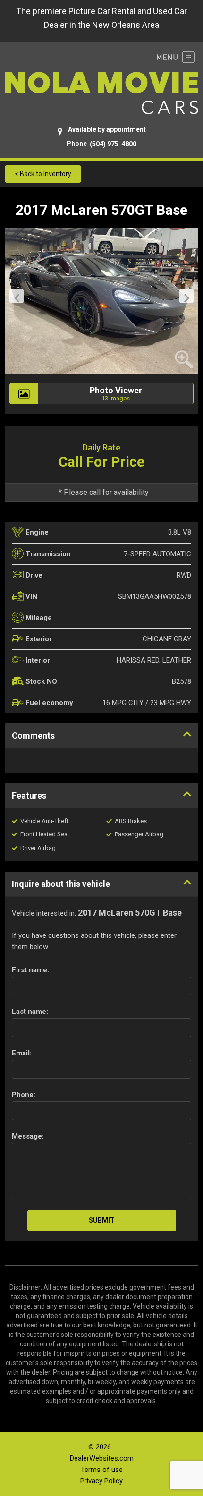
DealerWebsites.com (102, 1458)
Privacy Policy (101, 1481)
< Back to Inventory (43, 174)
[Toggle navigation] (175, 57)
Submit (102, 1220)
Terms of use (102, 1469)
